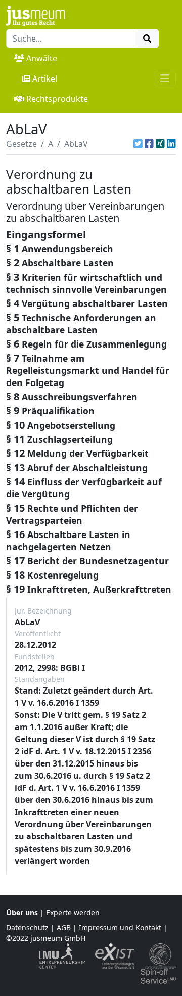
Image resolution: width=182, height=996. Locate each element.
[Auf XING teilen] (160, 144)
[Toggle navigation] (165, 78)
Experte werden (73, 912)
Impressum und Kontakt (120, 927)
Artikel (44, 78)
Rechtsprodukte (57, 98)
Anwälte (41, 58)
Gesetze (21, 143)
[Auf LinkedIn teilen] (171, 144)
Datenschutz (27, 927)
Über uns (22, 912)
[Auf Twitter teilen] (138, 144)
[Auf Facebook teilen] (149, 144)
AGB (64, 927)
